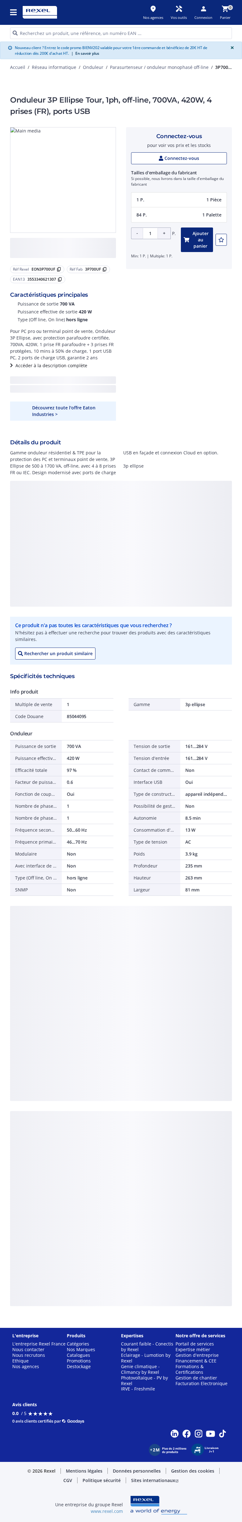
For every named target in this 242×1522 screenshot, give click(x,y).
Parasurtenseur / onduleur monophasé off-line (159, 67)
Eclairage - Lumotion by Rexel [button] (145, 1358)
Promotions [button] (79, 1361)
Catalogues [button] (78, 1355)
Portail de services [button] (195, 1344)
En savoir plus (85, 53)
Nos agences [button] (25, 1366)
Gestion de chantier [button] (196, 1378)
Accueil (17, 67)
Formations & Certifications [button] (190, 1369)
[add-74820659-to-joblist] (221, 240)
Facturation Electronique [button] (202, 1383)
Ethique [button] (20, 1361)
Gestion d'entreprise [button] (197, 1355)
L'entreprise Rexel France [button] (39, 1344)
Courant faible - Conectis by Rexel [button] (147, 1346)
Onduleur (93, 67)
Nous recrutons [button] (28, 1355)
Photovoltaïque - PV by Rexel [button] (144, 1380)
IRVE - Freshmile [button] (138, 1389)
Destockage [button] (79, 1366)
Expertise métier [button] (193, 1349)
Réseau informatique (54, 67)
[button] (14, 12)
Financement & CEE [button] (196, 1361)
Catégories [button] (78, 1344)
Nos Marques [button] (81, 1349)
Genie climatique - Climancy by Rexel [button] (140, 1369)
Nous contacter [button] (28, 1349)
